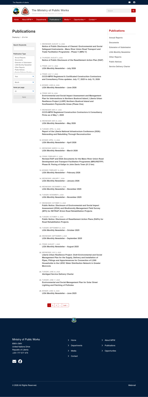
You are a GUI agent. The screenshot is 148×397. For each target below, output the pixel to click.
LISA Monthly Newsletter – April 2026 (59, 142)
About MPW (26, 19)
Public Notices (115, 61)
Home (16, 19)
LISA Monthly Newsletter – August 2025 (60, 246)
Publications (54, 19)
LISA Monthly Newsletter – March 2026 (60, 150)
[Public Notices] (24, 70)
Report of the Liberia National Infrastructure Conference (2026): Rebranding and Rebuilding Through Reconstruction (71, 133)
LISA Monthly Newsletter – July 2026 (59, 68)
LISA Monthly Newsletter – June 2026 (59, 87)
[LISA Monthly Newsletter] (24, 65)
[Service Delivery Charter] (24, 72)
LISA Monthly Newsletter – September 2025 (62, 238)
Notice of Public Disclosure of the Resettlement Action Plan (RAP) (72, 60)
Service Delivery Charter (119, 66)
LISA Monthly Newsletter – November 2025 (61, 197)
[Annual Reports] (24, 57)
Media (66, 19)
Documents (114, 42)
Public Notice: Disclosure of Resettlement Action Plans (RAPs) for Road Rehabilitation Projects (72, 220)
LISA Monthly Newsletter (119, 52)
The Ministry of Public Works (50, 10)
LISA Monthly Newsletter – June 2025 (59, 293)
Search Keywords (19, 45)
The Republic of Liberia (21, 2)
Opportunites (79, 19)
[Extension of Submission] (24, 62)
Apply (24, 97)
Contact (92, 19)
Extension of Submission (120, 47)
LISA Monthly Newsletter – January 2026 (60, 180)
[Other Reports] (24, 67)
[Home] (21, 11)
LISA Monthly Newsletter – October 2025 (60, 230)
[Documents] (24, 60)
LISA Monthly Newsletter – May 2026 (59, 123)
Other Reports (115, 57)
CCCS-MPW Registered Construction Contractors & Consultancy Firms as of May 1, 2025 (72, 113)
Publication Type (19, 54)
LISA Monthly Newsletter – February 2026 (61, 172)
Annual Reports (116, 37)
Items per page (18, 87)
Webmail (132, 385)
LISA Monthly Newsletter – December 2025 (61, 189)
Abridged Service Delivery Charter (58, 274)
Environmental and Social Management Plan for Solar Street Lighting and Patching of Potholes (70, 283)
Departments (41, 19)
